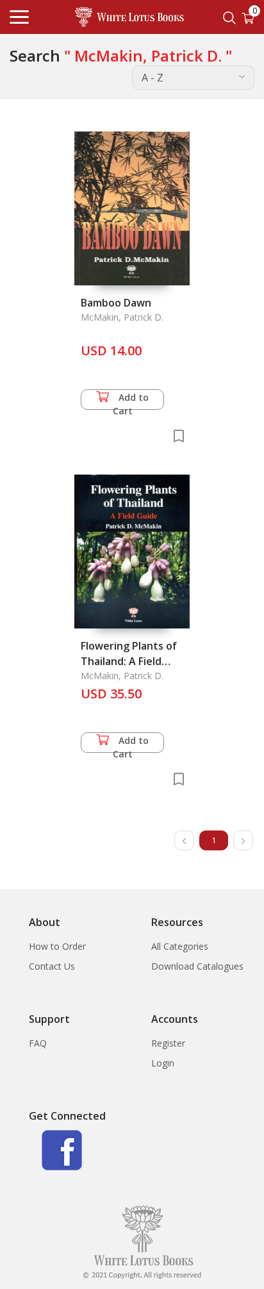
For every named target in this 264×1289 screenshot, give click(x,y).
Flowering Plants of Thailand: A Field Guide (129, 661)
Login (162, 1063)
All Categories (179, 946)
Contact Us (52, 966)
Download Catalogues (197, 966)
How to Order (57, 946)
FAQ (38, 1043)
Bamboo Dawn (116, 303)
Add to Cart (131, 400)
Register (168, 1043)
